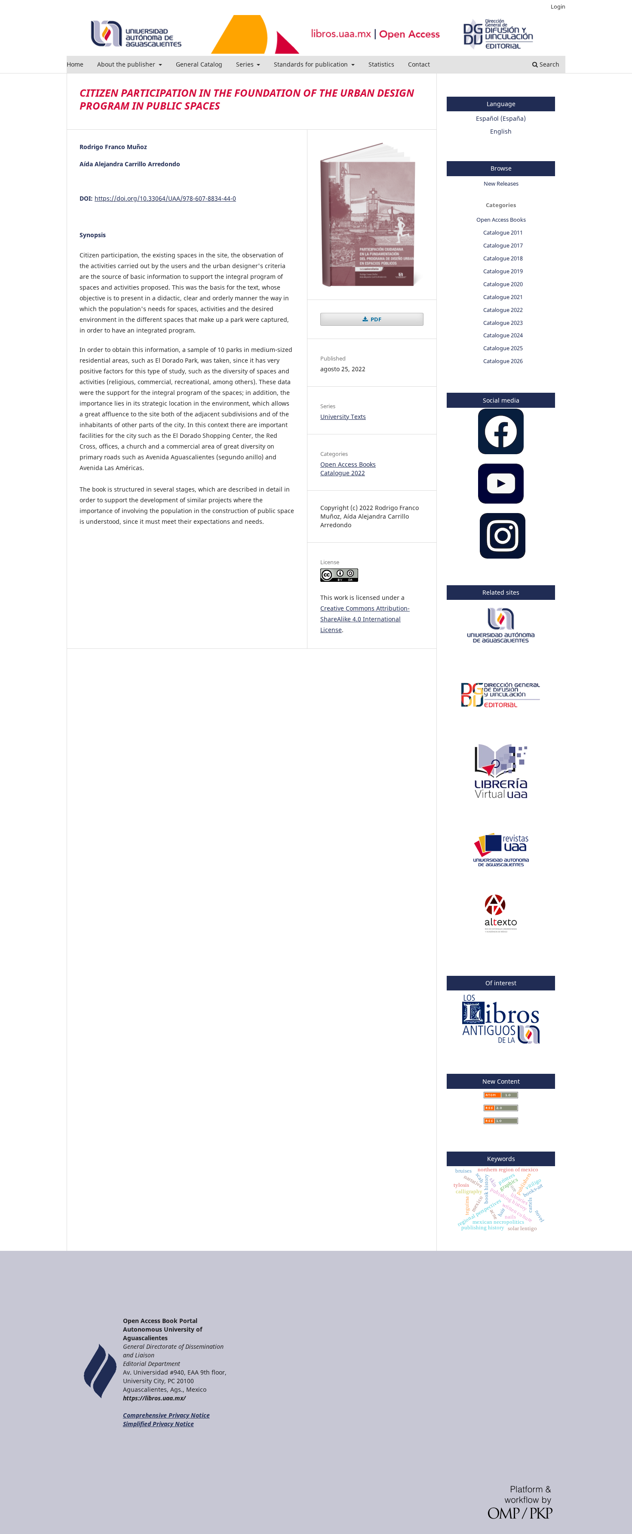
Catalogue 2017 (503, 245)
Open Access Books (348, 464)
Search (548, 64)
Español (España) (501, 118)
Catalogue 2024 (503, 335)
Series (245, 64)
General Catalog (199, 64)
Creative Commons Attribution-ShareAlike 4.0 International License (365, 619)
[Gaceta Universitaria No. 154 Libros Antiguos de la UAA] (501, 1045)
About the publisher (127, 64)
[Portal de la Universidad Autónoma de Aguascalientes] (501, 647)
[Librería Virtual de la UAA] (501, 802)
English (501, 131)
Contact (419, 64)
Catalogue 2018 (503, 258)
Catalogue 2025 (503, 348)
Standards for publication (312, 64)
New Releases (501, 183)
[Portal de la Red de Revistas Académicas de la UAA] (501, 866)
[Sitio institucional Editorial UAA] (501, 711)
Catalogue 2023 (503, 323)
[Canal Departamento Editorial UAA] (501, 501)
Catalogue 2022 (342, 473)
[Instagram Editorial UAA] (502, 556)
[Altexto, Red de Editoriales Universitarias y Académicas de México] (501, 930)
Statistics (381, 64)
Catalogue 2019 (503, 271)
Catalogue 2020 (503, 284)
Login (558, 6)
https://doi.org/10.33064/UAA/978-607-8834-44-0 (165, 198)
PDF (375, 319)
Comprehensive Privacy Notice (166, 1415)
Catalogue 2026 (503, 361)
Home (75, 64)
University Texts (343, 417)
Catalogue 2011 (503, 232)
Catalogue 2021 (503, 297)
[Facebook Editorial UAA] (501, 452)
